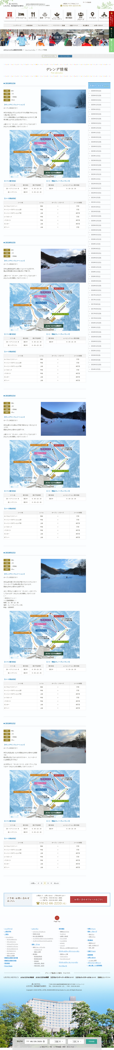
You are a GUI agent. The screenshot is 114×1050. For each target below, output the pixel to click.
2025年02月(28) (96, 119)
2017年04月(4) (95, 304)
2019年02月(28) (96, 258)
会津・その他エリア (94, 945)
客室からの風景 (11, 955)
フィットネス (63, 938)
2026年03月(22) (96, 91)
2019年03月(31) (96, 253)
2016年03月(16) (96, 332)
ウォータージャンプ (65, 958)
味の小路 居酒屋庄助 (38, 936)
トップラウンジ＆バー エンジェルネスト (43, 938)
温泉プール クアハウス (39, 947)
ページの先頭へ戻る (57, 919)
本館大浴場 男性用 (39, 963)
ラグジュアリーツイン (12, 944)
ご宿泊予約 (7, 931)
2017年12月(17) (96, 295)
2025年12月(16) (96, 105)
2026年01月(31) (96, 100)
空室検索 (91, 1041)
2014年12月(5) (95, 369)
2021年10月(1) (95, 207)
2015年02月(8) (95, 360)
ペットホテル (63, 940)
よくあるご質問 (93, 960)
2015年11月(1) (95, 350)
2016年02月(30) (96, 337)
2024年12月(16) (96, 128)
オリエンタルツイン (12, 939)
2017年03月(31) (96, 309)
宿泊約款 (7, 963)
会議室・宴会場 (64, 936)
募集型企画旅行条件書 (11, 958)
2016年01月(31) (96, 341)
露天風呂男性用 (38, 956)
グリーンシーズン (49, 56)
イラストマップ (38, 949)
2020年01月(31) (96, 235)
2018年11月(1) (95, 272)
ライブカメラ (63, 966)
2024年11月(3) (95, 132)
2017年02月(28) (96, 313)
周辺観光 (90, 940)
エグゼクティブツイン (12, 946)
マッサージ (63, 934)
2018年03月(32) (96, 281)
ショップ (62, 945)
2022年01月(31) (96, 193)
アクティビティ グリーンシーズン (69, 951)
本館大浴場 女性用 (39, 965)
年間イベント (92, 929)
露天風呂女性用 (38, 958)
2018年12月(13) (96, 267)
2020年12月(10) (96, 221)
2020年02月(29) (96, 230)
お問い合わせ (92, 957)
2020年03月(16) (96, 225)
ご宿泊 (6, 934)
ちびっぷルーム (11, 953)
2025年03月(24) (96, 114)
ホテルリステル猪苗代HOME (13, 50)
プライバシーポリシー (94, 963)
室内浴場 (36, 961)
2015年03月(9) (95, 355)
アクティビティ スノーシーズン (68, 962)
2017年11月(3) (95, 299)
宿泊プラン (10, 18)
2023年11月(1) (95, 156)
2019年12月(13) (96, 239)
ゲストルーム (21, 18)
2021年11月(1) (95, 202)
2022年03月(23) (96, 183)
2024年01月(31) (96, 146)
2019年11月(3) (95, 244)
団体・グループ (92, 931)
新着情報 (90, 955)
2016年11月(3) (95, 327)
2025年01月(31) (96, 123)
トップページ (8, 929)
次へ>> (56, 883)
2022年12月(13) (96, 174)
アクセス (92, 18)
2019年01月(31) (96, 262)
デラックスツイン (11, 941)
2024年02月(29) (96, 142)
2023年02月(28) (96, 165)
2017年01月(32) (96, 318)
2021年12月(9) (95, 197)
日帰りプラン (92, 936)
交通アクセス (92, 951)
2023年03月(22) (96, 160)
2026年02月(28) (96, 95)
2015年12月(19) (96, 346)
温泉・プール (45, 18)
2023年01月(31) (96, 170)
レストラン (33, 18)
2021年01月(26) (96, 216)
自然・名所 (91, 947)
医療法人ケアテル (64, 931)
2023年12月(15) (96, 151)
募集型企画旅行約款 (10, 960)
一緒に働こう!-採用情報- (95, 965)
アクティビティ (64, 956)
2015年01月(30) (96, 364)
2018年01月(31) (96, 290)
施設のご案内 (37, 951)
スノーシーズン (30, 50)
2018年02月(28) (96, 286)
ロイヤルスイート (11, 951)
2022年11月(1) (95, 179)
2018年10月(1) (95, 276)
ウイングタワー (9, 937)
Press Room (8, 966)
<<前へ (33, 883)
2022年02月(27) (96, 188)
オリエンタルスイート (12, 948)
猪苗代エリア (92, 943)
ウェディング (104, 18)
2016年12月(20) (96, 323)
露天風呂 (35, 954)
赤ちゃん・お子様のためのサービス (69, 947)
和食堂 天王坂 (36, 934)
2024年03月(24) (96, 137)
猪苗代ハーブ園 (64, 954)
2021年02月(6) (95, 211)
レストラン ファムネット (39, 931)
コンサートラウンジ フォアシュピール (42, 940)
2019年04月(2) (95, 248)
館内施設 (69, 18)
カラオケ (62, 943)
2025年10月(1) (95, 109)
